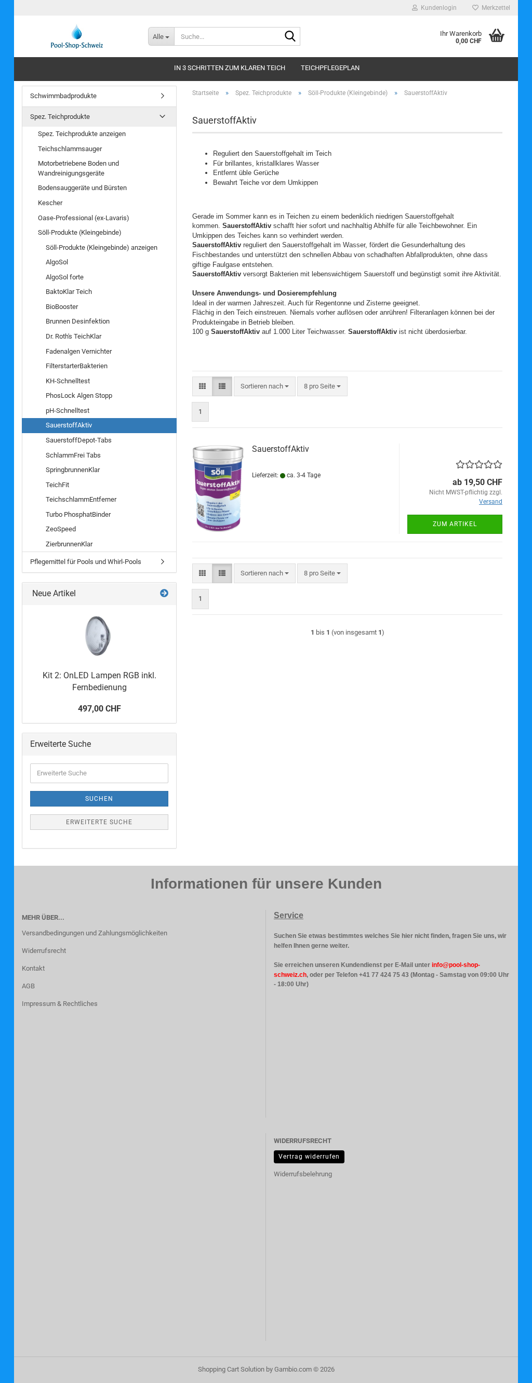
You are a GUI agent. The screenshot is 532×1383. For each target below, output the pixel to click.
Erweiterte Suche (99, 822)
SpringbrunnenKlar (73, 470)
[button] (202, 387)
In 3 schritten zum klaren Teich (229, 68)
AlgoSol (57, 262)
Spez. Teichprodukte (60, 116)
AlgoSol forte (65, 277)
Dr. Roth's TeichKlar (73, 336)
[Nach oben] (503, 1367)
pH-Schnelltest (67, 410)
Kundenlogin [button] (437, 7)
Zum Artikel (455, 524)
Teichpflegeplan (330, 68)
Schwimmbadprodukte (63, 96)
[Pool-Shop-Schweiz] (77, 36)
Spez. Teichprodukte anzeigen (82, 134)
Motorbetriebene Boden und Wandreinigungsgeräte (78, 168)
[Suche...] (290, 37)
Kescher (50, 203)
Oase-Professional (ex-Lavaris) (83, 218)
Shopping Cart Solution (231, 1369)
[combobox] (265, 387)
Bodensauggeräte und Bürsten (82, 188)
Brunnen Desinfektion (78, 321)
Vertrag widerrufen (309, 1156)
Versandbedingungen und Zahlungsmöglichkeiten (94, 933)
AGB (28, 986)
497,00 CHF (99, 709)
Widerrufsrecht (44, 951)
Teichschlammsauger (70, 149)
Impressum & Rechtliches (60, 1004)
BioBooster (62, 307)
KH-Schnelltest (68, 381)
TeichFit (57, 485)
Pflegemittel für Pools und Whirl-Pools (85, 562)
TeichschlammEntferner (81, 499)
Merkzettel (494, 7)
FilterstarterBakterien (77, 366)
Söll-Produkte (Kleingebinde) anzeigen (101, 247)
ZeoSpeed (61, 529)
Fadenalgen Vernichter (79, 351)
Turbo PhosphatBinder (78, 514)
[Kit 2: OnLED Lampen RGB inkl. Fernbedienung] (99, 635)
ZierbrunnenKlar (69, 544)
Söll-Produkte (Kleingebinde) (80, 232)
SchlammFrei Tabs (73, 455)
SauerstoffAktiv (280, 449)
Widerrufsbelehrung (303, 1174)
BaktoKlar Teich (69, 292)
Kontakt (33, 968)
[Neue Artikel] (164, 594)
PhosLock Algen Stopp (79, 395)
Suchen (99, 798)
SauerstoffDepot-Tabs (79, 440)
